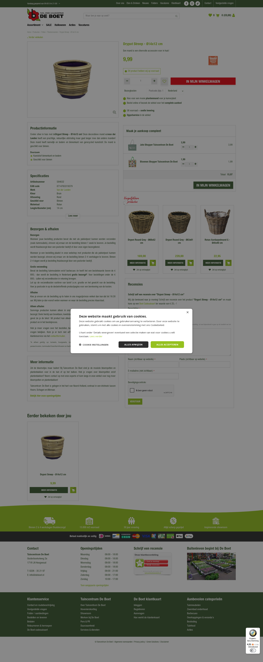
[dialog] (131, 331)
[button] (93, 344)
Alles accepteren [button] (167, 344)
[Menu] (258, 629)
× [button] (187, 312)
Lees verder (95, 336)
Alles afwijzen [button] (133, 344)
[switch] (253, 650)
